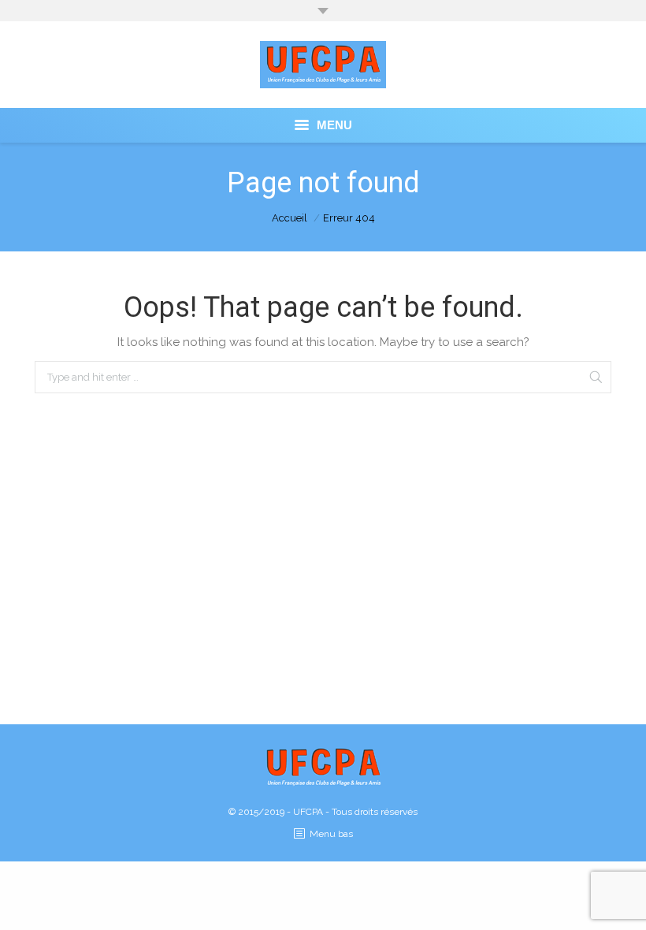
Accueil (289, 218)
